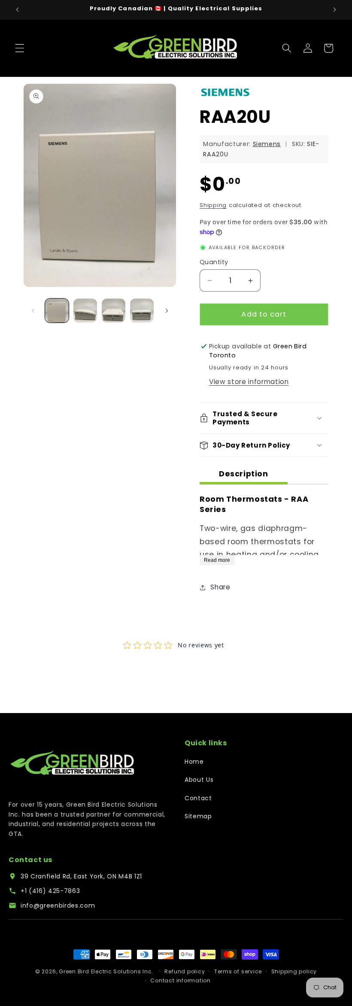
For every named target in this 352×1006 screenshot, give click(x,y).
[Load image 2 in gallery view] (85, 310)
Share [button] (220, 586)
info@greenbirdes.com (58, 905)
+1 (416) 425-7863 (50, 891)
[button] (19, 48)
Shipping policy (294, 971)
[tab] (244, 475)
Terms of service (238, 971)
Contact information (180, 980)
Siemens (267, 144)
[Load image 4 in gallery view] (142, 310)
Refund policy (184, 971)
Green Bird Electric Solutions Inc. (106, 971)
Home (194, 761)
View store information (249, 381)
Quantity (214, 262)
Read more (217, 560)
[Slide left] (33, 310)
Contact (198, 798)
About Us (199, 779)
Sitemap (198, 816)
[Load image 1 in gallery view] (57, 310)
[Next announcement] (334, 9)
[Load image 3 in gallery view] (113, 310)
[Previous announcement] (17, 9)
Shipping (213, 205)
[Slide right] (166, 310)
